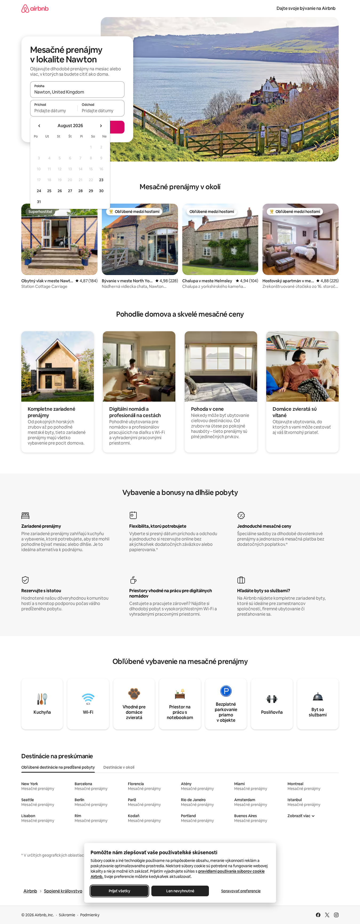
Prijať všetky (119, 891)
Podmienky (89, 915)
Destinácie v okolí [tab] (118, 767)
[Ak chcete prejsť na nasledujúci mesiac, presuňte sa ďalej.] (100, 125)
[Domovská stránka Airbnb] (34, 8)
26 (60, 190)
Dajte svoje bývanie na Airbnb (306, 8)
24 (39, 190)
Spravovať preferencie (241, 891)
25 (49, 190)
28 (80, 190)
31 (39, 201)
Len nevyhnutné (180, 891)
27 (70, 190)
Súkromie (67, 915)
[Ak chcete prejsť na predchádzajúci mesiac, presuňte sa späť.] (39, 125)
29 (91, 190)
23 (101, 179)
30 (101, 190)
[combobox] (77, 92)
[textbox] (53, 110)
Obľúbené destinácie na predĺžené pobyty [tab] (58, 767)
